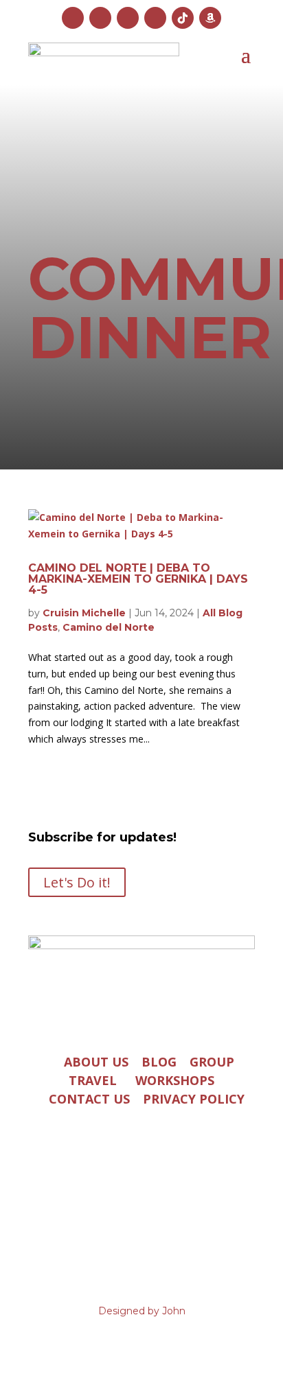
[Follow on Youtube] (128, 18)
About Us (96, 1061)
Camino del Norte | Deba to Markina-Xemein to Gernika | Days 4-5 (138, 578)
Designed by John (141, 1311)
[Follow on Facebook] (100, 18)
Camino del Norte (109, 627)
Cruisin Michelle (84, 613)
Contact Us (89, 1098)
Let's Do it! (77, 882)
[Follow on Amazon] (210, 18)
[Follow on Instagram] (73, 18)
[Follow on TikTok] (183, 18)
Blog (159, 1061)
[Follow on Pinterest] (155, 18)
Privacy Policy (194, 1098)
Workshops (174, 1079)
